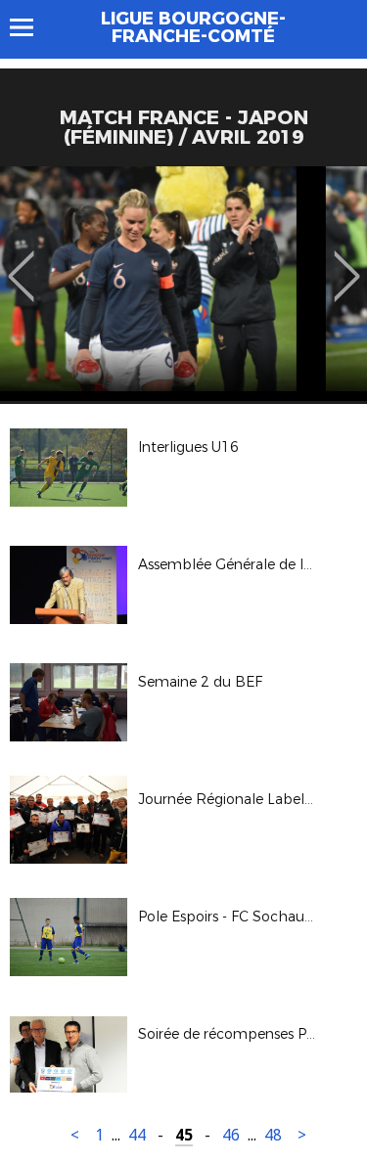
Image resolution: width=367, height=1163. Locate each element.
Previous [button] (21, 262)
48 (273, 1135)
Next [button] (347, 262)
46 (231, 1135)
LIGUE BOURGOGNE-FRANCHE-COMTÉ (193, 27)
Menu (31, 27)
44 (137, 1135)
